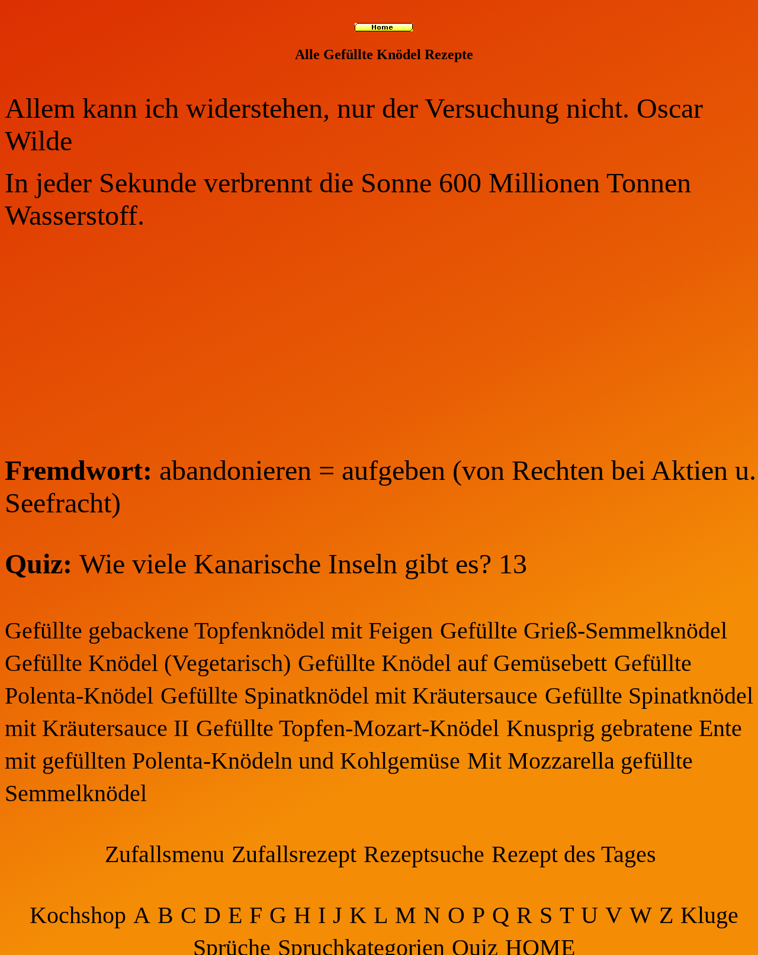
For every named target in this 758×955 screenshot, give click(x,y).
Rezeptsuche (424, 854)
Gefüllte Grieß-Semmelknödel (583, 630)
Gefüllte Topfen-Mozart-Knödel (347, 728)
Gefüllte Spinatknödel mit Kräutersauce (349, 695)
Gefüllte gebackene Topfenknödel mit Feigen (219, 630)
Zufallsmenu (164, 854)
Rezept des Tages (574, 854)
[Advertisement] (383, 342)
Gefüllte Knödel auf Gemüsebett (452, 663)
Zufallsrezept (294, 854)
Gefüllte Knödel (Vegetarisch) (148, 663)
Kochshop (78, 915)
